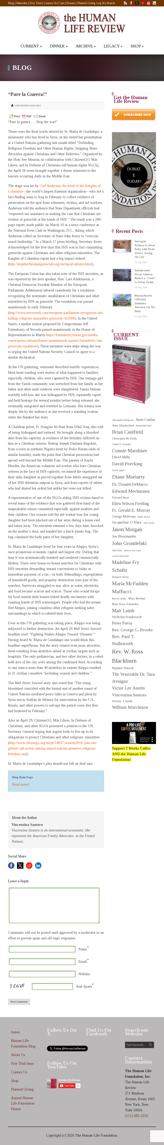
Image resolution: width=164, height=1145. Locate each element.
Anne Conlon (145, 420)
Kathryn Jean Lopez (132, 550)
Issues (15, 1032)
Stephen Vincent (122, 668)
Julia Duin (117, 550)
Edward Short (120, 497)
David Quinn (118, 470)
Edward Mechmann (131, 491)
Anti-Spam (84, 986)
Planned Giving (86, 3)
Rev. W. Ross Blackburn (127, 656)
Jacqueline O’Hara (126, 522)
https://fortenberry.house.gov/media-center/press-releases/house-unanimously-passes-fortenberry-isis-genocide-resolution (55, 340)
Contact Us (50, 3)
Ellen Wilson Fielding (130, 503)
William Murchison (130, 707)
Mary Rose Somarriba (125, 604)
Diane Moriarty (128, 477)
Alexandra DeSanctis (123, 419)
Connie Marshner (129, 450)
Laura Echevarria (120, 556)
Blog (11, 3)
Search (111, 3)
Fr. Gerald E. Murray (131, 510)
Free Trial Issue (22, 1064)
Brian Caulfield (127, 432)
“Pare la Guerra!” (27, 94)
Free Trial (35, 3)
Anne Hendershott (123, 425)
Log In (100, 3)
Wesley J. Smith (122, 701)
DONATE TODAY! (134, 175)
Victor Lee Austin (128, 688)
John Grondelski (129, 543)
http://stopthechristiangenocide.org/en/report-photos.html (50, 264)
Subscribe (21, 3)
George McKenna (124, 516)
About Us (18, 1055)
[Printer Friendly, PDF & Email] (27, 116)
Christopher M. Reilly (124, 438)
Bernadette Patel (143, 425)
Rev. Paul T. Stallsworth (123, 640)
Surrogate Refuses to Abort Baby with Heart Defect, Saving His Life (145, 249)
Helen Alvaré (144, 517)
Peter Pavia (122, 623)
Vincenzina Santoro (28, 105)
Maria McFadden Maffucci (130, 587)
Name (82, 949)
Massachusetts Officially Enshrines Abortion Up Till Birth (145, 303)
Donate (70, 3)
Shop (14, 1081)
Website (84, 974)
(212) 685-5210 (136, 1116)
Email (82, 962)
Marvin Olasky (119, 598)
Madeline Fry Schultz (125, 566)
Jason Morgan (127, 529)
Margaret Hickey (120, 577)
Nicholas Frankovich (126, 617)
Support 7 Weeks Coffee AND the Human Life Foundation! (131, 754)
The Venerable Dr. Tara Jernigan (133, 678)
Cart (61, 3)
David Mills (121, 457)
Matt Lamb (123, 610)
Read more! (20, 784)
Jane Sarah (148, 523)
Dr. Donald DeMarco (130, 484)
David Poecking (127, 463)
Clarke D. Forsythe (121, 444)
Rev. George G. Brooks (132, 629)
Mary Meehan (136, 598)
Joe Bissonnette (124, 536)
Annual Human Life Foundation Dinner (22, 1103)
